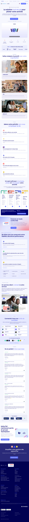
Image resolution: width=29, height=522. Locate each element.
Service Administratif (3, 473)
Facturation (16, 471)
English (16, 495)
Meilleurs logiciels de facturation (5, 480)
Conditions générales (17, 512)
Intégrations (11, 1)
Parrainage (2, 486)
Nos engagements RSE (18, 488)
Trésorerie (16, 473)
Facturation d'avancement (18, 478)
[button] (18, 1)
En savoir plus (13, 227)
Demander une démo (14, 18)
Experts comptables (3, 488)
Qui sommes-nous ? (17, 487)
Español (16, 496)
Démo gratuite (23, 3)
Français (16, 494)
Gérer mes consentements (3, 512)
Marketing (2, 472)
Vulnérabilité (16, 515)
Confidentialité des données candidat (4, 515)
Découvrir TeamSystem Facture (22, 213)
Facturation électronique (18, 476)
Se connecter (26, 1)
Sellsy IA (16, 477)
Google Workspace (3, 494)
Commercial (2, 471)
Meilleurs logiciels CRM (4, 479)
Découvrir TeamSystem (5, 439)
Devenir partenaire (14, 1)
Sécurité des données (3, 516)
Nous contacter (17, 486)
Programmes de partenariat (4, 487)
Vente (15, 470)
